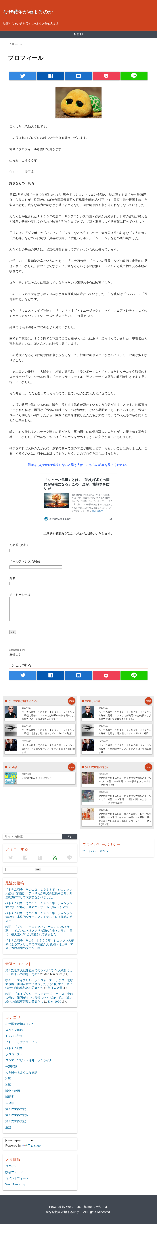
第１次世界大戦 (15, 1109)
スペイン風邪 (14, 1030)
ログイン (11, 1166)
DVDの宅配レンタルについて (37, 778)
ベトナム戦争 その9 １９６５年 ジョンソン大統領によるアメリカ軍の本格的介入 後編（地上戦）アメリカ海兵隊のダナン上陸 (39, 944)
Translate (34, 1145)
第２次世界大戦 (15, 1121)
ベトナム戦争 (14, 1048)
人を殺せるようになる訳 (21, 1072)
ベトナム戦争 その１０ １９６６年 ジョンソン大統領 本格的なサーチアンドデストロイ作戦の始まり (48, 749)
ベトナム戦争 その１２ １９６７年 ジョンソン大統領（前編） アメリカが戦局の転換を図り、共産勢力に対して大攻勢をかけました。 (48, 715)
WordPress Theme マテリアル (87, 1206)
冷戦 (8, 1078)
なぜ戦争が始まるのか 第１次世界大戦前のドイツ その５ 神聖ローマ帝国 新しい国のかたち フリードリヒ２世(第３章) (126, 799)
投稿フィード (14, 1172)
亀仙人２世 (55, 987)
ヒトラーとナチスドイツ (21, 1042)
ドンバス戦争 (14, 1036)
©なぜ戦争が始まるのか (64, 1212)
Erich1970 (54, 1001)
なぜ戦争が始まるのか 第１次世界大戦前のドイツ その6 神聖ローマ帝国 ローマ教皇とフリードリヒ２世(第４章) (126, 781)
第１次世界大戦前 (17, 1115)
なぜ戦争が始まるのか (30, 12)
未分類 (9, 1103)
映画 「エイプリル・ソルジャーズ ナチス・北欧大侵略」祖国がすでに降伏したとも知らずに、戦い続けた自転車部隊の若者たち (39, 984)
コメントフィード (17, 1178)
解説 (8, 1127)
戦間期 (9, 1096)
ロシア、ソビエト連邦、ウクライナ (28, 1060)
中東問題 (11, 1066)
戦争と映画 (12, 1090)
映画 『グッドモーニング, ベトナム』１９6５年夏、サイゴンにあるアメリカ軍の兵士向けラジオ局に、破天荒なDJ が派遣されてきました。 (38, 930)
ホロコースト (14, 1054)
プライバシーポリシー (96, 851)
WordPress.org (15, 1184)
